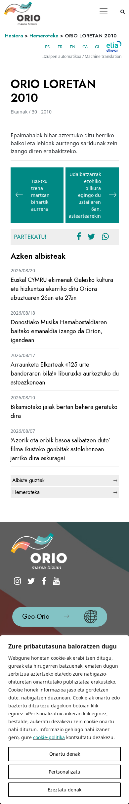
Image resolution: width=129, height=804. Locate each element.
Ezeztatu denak (64, 789)
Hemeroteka (44, 35)
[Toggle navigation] (103, 11)
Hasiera (14, 35)
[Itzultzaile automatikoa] (114, 46)
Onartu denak (64, 754)
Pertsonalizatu (64, 772)
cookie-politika (49, 737)
